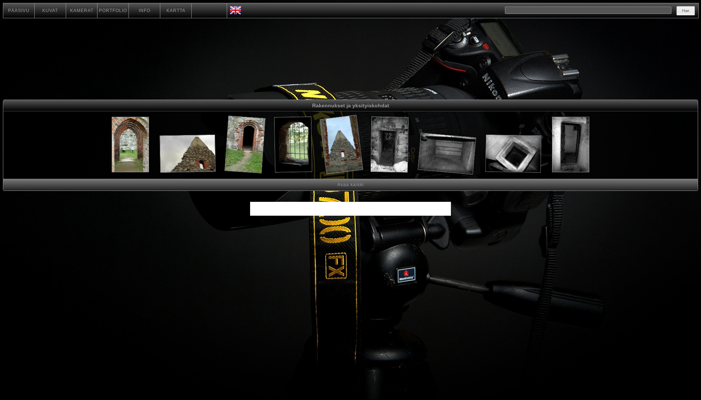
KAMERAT (81, 10)
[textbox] (588, 10)
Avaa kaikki (350, 184)
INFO (144, 10)
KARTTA (175, 10)
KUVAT (50, 10)
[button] (686, 10)
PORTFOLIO (113, 10)
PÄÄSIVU (19, 10)
